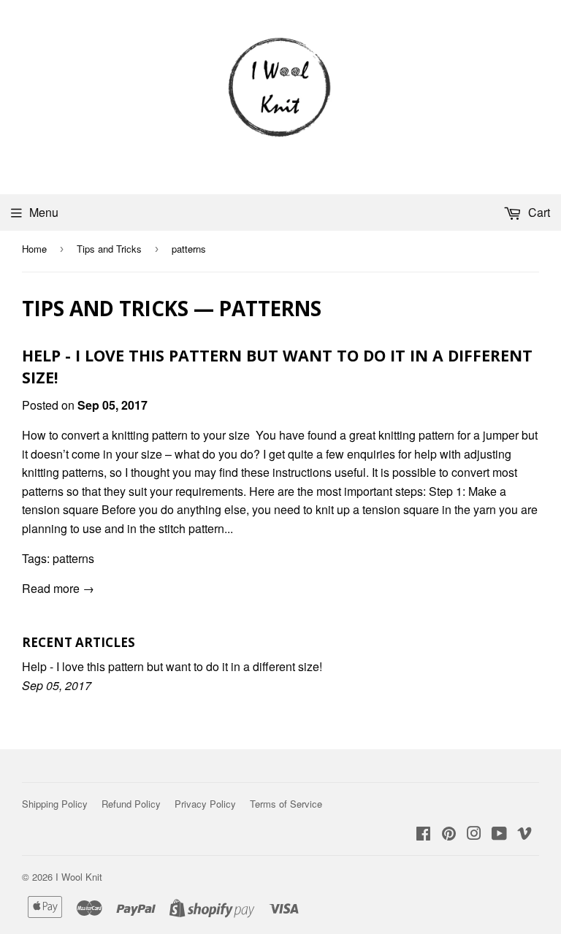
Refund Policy (131, 804)
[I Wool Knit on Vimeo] (524, 834)
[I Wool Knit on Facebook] (423, 834)
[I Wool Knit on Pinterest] (449, 834)
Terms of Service (286, 804)
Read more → (58, 588)
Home (34, 249)
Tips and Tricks (109, 249)
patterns (73, 558)
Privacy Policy (205, 804)
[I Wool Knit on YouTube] (499, 834)
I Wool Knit (79, 877)
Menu (43, 212)
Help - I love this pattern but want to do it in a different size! (172, 666)
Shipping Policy (55, 804)
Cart (537, 212)
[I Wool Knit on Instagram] (474, 834)
